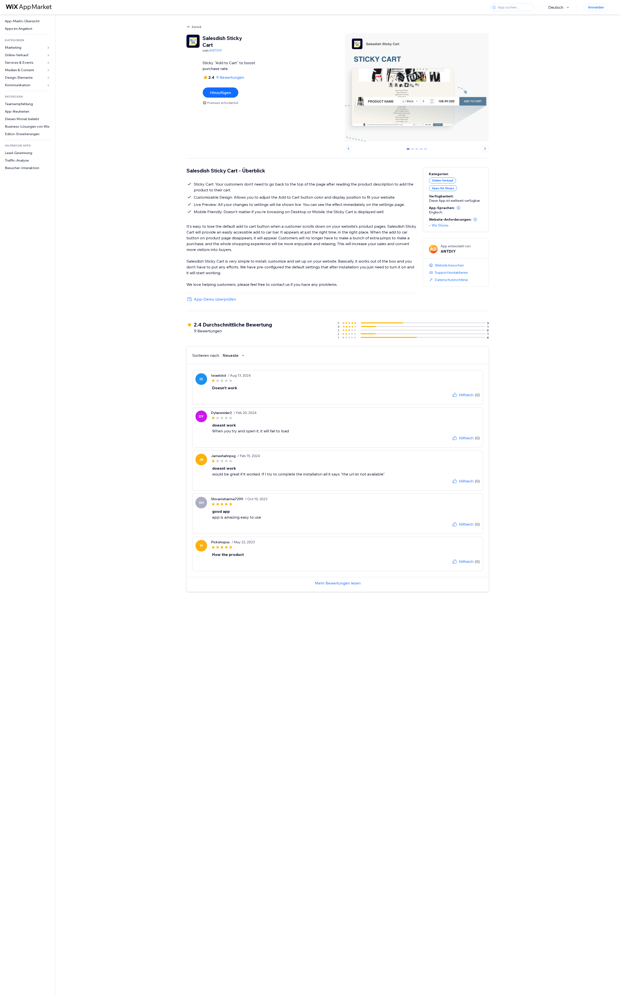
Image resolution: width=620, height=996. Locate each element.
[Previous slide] (348, 148)
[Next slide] (485, 148)
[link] (27, 21)
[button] (458, 208)
